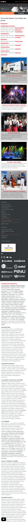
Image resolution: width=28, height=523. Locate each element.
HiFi (12, 332)
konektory (16, 299)
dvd (2, 321)
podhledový (22, 307)
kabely (6, 299)
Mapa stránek (4, 223)
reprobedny (4, 317)
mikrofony (9, 302)
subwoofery (4, 291)
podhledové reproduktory (18, 301)
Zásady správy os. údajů (7, 231)
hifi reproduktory (17, 312)
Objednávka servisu (6, 221)
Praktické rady (5, 208)
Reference (4, 213)
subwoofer (17, 289)
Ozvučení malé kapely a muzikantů (14, 191)
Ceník (2, 233)
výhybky (8, 292)
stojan (8, 289)
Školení (3, 211)
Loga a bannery (5, 218)
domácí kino (21, 316)
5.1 (25, 312)
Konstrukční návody (6, 206)
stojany (12, 289)
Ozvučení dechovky (14, 133)
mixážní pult (16, 302)
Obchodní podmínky (6, 229)
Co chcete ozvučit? (7, 13)
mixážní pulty (19, 431)
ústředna (20, 291)
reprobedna (22, 317)
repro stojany (4, 433)
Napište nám (4, 236)
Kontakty (23, 1)
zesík (13, 319)
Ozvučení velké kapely (14, 162)
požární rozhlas (15, 309)
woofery (16, 292)
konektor (11, 299)
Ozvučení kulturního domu (14, 76)
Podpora (17, 1)
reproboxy (4, 322)
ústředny (3, 292)
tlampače (15, 291)
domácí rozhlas (20, 438)
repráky (13, 317)
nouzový (7, 304)
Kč (21, 5)
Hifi (15, 390)
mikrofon (3, 302)
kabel (2, 299)
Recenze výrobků (5, 214)
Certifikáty (4, 216)
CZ (25, 5)
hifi (23, 312)
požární (3, 309)
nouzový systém (13, 304)
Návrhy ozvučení (5, 204)
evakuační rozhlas (10, 296)
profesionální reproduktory (16, 451)
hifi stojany (12, 297)
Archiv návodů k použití (7, 209)
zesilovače (11, 294)
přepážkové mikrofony (15, 311)
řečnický (13, 287)
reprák (17, 317)
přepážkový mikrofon (6, 312)
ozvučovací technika (20, 306)
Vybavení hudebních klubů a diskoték (14, 105)
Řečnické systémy (6, 287)
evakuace (8, 301)
